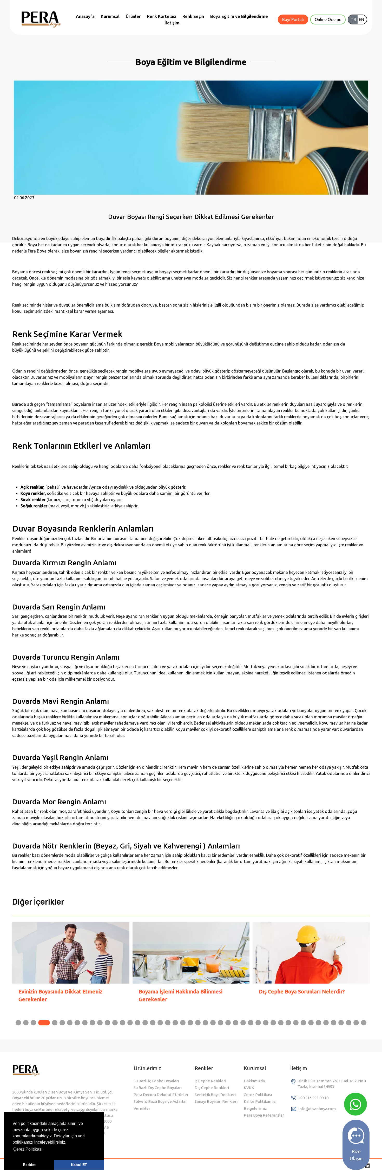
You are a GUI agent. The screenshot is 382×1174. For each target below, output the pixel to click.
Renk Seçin (193, 16)
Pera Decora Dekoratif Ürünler (161, 1094)
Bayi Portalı (293, 19)
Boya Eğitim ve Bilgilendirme (239, 16)
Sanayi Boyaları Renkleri (216, 1101)
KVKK (249, 1087)
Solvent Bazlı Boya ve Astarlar (160, 1101)
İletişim (171, 22)
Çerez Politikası (258, 1094)
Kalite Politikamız (260, 1101)
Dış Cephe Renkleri (212, 1087)
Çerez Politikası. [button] (28, 1149)
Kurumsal (110, 16)
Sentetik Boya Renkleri (215, 1094)
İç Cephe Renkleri (210, 1081)
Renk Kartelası (161, 16)
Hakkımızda (254, 1081)
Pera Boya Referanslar (264, 1115)
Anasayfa (85, 16)
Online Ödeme (328, 19)
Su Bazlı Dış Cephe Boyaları (158, 1087)
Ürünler (133, 16)
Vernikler (142, 1108)
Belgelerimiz (255, 1108)
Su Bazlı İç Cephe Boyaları (156, 1081)
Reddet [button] (29, 1165)
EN (361, 19)
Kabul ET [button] (79, 1165)
